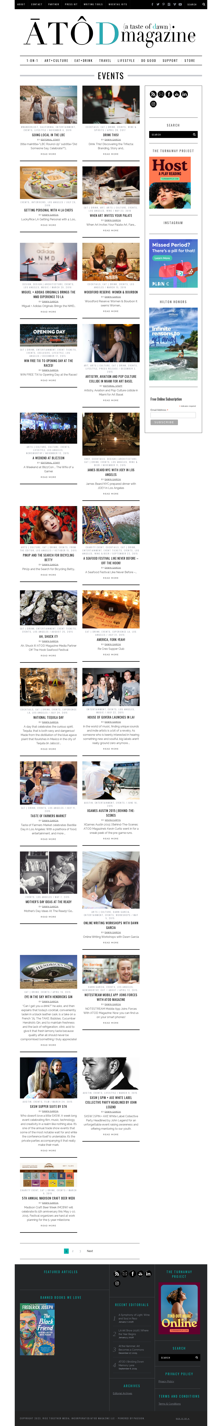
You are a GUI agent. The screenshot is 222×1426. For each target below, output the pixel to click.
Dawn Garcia (113, 139)
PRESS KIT (71, 4)
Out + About (109, 990)
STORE (190, 60)
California (47, 126)
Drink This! (111, 135)
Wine (109, 210)
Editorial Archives (122, 1393)
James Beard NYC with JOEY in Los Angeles (111, 472)
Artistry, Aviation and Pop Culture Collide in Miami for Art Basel (111, 378)
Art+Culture (57, 60)
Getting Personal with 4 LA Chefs (48, 210)
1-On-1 (32, 60)
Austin (88, 802)
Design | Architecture (48, 284)
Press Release (108, 368)
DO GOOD (148, 60)
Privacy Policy (166, 1381)
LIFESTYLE (126, 60)
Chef (87, 458)
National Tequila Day (48, 717)
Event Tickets (67, 349)
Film (47, 1101)
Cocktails (92, 126)
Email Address (159, 410)
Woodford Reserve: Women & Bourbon (111, 292)
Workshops (123, 915)
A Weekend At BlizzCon (49, 458)
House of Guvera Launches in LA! (111, 717)
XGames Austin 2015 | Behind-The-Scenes (111, 813)
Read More (48, 154)
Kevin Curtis (113, 820)
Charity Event (95, 547)
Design (27, 284)
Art (102, 207)
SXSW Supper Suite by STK (48, 1106)
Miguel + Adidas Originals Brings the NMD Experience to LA (48, 294)
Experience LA (121, 631)
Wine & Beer (102, 553)
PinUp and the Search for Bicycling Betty (48, 557)
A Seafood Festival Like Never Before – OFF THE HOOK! (111, 560)
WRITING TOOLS (93, 4)
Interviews (39, 202)
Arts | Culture (116, 207)
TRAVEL (105, 60)
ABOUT (21, 4)
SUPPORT (170, 60)
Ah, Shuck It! (48, 636)
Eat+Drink (84, 60)
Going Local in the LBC (48, 135)
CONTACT (36, 4)
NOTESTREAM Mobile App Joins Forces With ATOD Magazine (111, 997)
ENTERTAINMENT (65, 126)
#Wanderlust (29, 126)
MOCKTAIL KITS (118, 4)
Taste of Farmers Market (49, 816)
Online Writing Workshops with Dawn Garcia (111, 925)
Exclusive (44, 352)
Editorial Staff (50, 139)
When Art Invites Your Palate (111, 215)
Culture (53, 446)
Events (28, 130)
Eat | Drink (108, 126)
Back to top (182, 1419)
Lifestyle (40, 130)
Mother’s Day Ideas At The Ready (49, 901)
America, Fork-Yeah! (111, 639)
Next (90, 1251)
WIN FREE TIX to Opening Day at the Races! (48, 363)
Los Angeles (55, 202)
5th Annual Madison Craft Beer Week (48, 1198)
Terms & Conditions (170, 1403)
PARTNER (53, 4)
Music (45, 287)
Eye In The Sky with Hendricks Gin (48, 996)
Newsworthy (34, 453)
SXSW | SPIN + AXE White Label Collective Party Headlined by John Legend (111, 1102)
